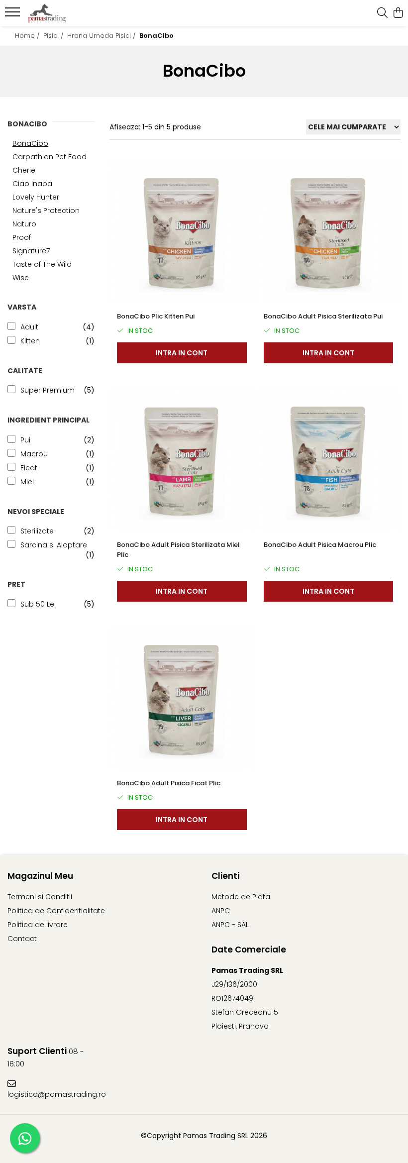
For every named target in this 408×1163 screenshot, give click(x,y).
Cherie (23, 170)
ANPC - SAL (230, 925)
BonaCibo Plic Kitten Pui (156, 316)
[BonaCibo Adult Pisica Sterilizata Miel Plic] (181, 460)
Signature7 (31, 251)
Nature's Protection (46, 210)
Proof (21, 237)
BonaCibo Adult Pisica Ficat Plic (168, 783)
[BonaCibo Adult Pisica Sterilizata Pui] (328, 232)
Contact (22, 939)
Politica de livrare (37, 925)
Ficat (28, 468)
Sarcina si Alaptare (53, 545)
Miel (27, 482)
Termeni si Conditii (39, 897)
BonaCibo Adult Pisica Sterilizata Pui (323, 316)
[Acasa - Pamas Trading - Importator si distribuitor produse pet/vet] (67, 13)
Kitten (30, 341)
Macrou (34, 454)
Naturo (24, 224)
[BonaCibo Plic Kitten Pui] (181, 232)
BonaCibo (30, 143)
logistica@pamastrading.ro (54, 1094)
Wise (20, 278)
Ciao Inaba (32, 184)
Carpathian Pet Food (49, 157)
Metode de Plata (240, 897)
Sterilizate (37, 531)
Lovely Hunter (35, 197)
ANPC (220, 911)
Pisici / (54, 35)
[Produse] (13, 14)
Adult (29, 327)
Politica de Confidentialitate (56, 911)
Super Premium (47, 390)
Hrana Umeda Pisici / (102, 35)
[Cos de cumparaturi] (398, 13)
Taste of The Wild (42, 264)
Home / (28, 35)
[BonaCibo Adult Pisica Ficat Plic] (181, 699)
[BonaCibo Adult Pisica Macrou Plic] (328, 460)
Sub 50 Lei (38, 604)
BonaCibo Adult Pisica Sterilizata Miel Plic (178, 549)
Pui (25, 440)
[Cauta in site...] (382, 13)
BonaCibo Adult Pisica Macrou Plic (320, 544)
